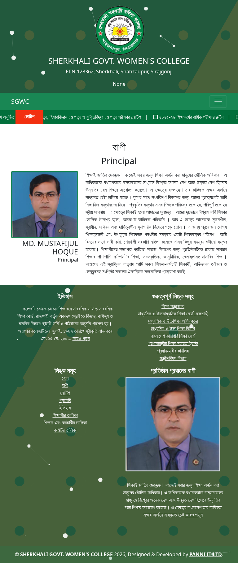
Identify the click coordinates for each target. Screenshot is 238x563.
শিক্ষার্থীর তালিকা (65, 415)
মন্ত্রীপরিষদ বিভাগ (173, 358)
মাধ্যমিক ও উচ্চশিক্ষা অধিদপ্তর (173, 321)
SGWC (20, 101)
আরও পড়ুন (81, 338)
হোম (65, 378)
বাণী (65, 385)
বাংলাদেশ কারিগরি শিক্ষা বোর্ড (173, 335)
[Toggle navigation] (218, 101)
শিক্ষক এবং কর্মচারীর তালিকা (65, 422)
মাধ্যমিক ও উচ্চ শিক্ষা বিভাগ (173, 328)
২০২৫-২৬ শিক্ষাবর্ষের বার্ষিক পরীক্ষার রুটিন (178, 117)
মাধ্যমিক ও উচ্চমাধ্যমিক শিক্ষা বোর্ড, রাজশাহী (173, 313)
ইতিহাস (65, 407)
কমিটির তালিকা (65, 430)
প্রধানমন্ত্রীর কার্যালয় (173, 350)
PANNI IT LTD (205, 554)
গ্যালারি (65, 400)
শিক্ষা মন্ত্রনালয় (172, 306)
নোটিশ (65, 392)
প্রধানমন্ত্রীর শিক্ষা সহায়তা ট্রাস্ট (173, 343)
